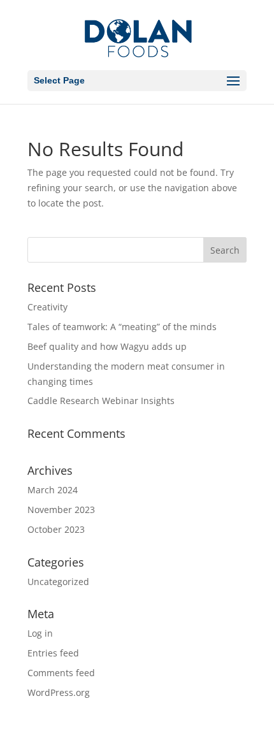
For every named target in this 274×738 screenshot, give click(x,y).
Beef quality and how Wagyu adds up (107, 346)
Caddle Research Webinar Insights (101, 400)
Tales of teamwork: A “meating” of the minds (122, 327)
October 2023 (56, 529)
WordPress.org (58, 692)
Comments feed (61, 673)
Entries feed (53, 653)
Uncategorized (58, 581)
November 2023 (61, 509)
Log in (40, 633)
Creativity (47, 307)
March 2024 (52, 490)
